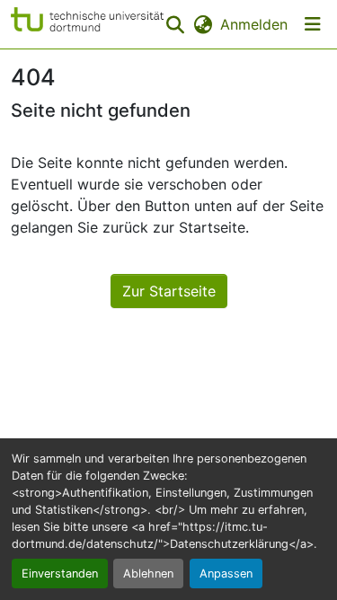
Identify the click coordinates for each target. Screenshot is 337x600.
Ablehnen (148, 573)
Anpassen (226, 573)
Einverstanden (60, 573)
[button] (87, 24)
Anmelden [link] (254, 24)
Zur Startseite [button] (169, 291)
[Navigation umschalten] (312, 24)
